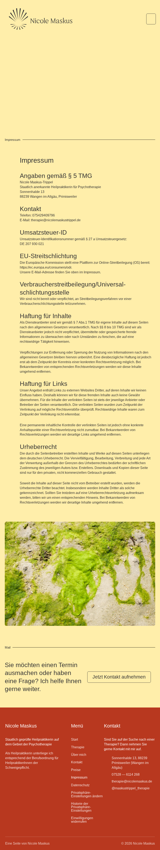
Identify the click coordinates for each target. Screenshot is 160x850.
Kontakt (76, 762)
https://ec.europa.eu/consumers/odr (45, 267)
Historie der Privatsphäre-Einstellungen (81, 807)
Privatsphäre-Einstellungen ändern (87, 794)
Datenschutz (80, 785)
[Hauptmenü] (151, 19)
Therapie (77, 747)
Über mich (78, 754)
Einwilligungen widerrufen (82, 819)
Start (74, 739)
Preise (76, 770)
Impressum (79, 777)
